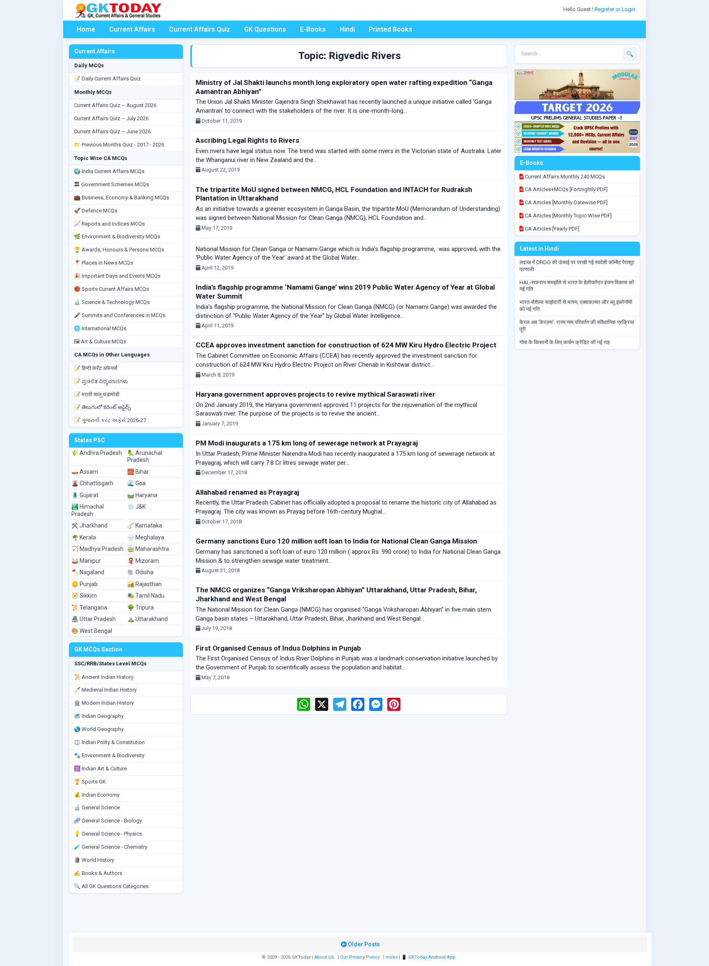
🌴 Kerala (83, 537)
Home (86, 29)
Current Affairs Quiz (199, 29)
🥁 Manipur (86, 560)
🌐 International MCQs (100, 328)
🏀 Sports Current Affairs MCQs (111, 289)
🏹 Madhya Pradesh (97, 549)
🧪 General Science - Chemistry (110, 847)
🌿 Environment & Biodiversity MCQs (117, 236)
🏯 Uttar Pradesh (93, 619)
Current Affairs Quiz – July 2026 (111, 118)
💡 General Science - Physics (108, 834)
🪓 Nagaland (87, 572)
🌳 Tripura (140, 607)
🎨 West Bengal (91, 631)
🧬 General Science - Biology (108, 821)
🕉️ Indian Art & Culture (100, 768)
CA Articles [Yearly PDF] (551, 229)
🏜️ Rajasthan (144, 584)
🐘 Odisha (140, 572)
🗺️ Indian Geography (99, 716)
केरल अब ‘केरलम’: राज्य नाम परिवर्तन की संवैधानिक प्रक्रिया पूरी (576, 325)
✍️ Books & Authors (98, 873)
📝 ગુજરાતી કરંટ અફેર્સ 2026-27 (110, 420)
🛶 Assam (84, 471)
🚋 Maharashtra (148, 549)
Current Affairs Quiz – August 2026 (115, 105)
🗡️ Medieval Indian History (105, 690)
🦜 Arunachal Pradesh (144, 457)
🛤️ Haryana (142, 495)
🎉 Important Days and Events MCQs (117, 276)
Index (392, 957)
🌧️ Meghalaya (145, 537)
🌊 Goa (136, 483)
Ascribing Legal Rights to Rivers (247, 140)
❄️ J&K (136, 506)
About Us (324, 957)
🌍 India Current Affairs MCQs (109, 171)
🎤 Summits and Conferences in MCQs (119, 315)
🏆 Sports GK (90, 782)
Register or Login (615, 9)
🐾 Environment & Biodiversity (109, 755)
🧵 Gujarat (84, 495)
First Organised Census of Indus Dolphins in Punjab (278, 648)
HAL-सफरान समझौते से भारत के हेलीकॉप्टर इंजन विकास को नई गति (576, 285)
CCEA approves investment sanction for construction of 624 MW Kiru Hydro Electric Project (346, 345)
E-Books (313, 29)
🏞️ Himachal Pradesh (87, 510)
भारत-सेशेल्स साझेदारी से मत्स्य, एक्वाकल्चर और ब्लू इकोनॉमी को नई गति (575, 305)
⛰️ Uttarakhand (147, 619)
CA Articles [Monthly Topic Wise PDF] (568, 215)
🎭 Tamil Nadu (146, 595)
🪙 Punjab (84, 584)
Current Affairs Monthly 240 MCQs (564, 177)
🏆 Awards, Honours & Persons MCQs (119, 250)
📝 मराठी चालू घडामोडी (96, 394)
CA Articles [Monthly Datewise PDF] (566, 202)
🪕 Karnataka (144, 525)
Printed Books (390, 29)
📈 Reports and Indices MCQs (109, 224)
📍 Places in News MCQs (103, 263)
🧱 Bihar (138, 471)
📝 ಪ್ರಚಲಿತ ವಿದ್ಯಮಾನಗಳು (101, 381)
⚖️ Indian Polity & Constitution (109, 742)
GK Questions (265, 29)
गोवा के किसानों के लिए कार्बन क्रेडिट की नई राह (564, 342)
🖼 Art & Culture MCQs (100, 341)
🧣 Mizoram (143, 560)
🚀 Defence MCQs (95, 211)
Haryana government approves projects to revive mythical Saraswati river (315, 394)
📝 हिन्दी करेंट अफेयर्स (95, 368)
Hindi (347, 29)
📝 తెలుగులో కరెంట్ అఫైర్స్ (102, 407)
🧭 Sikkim (84, 595)
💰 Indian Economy (96, 795)
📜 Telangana (89, 607)
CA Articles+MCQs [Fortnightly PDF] (566, 189)
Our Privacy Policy (360, 957)
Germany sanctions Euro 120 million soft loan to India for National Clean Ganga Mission (336, 541)
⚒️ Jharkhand (89, 525)
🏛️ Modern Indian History (104, 703)
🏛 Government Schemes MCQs (111, 184)
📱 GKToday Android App (429, 957)
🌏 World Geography (99, 729)
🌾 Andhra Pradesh (96, 453)
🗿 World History (94, 860)
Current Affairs (132, 29)
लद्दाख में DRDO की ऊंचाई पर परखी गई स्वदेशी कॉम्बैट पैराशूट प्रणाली (576, 265)
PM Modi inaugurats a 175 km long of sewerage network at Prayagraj (307, 443)
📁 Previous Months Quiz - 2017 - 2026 (119, 145)
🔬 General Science (97, 807)
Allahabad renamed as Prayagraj (247, 492)
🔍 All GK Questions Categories (111, 886)
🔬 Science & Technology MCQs (112, 302)
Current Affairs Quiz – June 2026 (112, 131)
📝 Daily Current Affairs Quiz (107, 78)
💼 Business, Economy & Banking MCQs (121, 197)
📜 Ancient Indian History (103, 677)
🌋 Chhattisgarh (92, 483)
